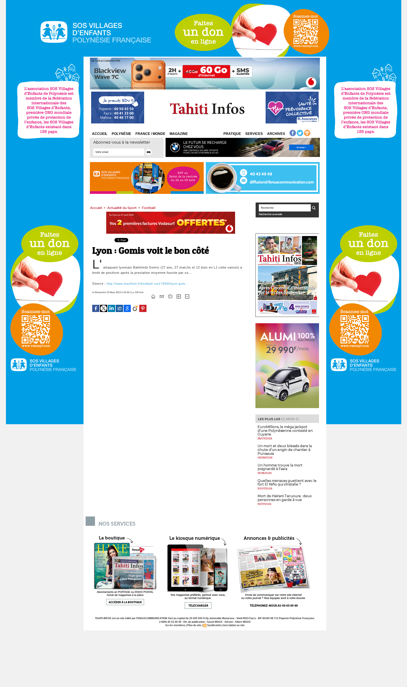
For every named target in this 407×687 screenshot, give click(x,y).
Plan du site (194, 625)
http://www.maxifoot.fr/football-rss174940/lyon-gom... (147, 283)
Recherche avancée (270, 214)
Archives (276, 134)
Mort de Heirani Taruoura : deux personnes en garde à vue (285, 498)
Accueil (99, 134)
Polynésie (121, 134)
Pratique (232, 134)
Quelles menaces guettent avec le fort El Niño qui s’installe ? (287, 483)
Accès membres (175, 625)
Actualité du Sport (122, 208)
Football (148, 208)
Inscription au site (234, 625)
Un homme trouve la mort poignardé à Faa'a (280, 467)
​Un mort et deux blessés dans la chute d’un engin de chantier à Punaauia (285, 449)
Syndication (214, 625)
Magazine (179, 134)
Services (254, 134)
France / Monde (150, 134)
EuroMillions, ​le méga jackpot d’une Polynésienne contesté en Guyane (285, 430)
